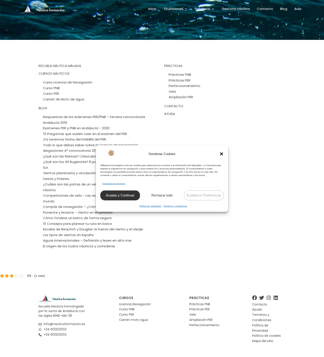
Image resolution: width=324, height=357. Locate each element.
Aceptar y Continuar (120, 195)
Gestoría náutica (236, 8)
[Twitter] (261, 297)
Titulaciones (173, 8)
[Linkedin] (275, 297)
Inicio (152, 8)
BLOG (43, 108)
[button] (221, 154)
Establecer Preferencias (204, 195)
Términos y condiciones (175, 206)
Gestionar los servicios (113, 183)
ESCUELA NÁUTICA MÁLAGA (60, 65)
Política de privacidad (150, 206)
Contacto (265, 8)
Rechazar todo (162, 195)
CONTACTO (173, 106)
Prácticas (202, 8)
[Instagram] (268, 297)
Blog (283, 8)
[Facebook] (254, 297)
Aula (297, 8)
